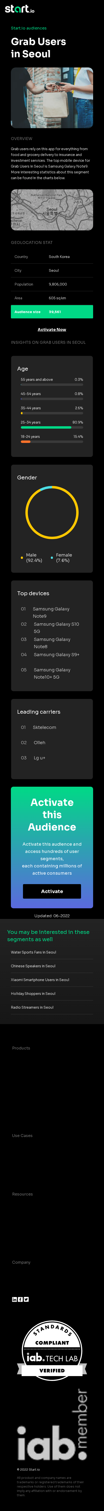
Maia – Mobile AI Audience (38, 1057)
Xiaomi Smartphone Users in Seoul (40, 980)
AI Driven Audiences (32, 1077)
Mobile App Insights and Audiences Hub (51, 1155)
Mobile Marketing (29, 1164)
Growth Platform (28, 1096)
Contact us (23, 1232)
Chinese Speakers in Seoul (33, 966)
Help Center (24, 1242)
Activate (52, 891)
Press (17, 1291)
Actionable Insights (31, 1115)
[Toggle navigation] (95, 9)
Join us (19, 1281)
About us (21, 1272)
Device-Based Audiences (37, 1067)
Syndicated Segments (33, 1086)
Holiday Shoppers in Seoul (33, 993)
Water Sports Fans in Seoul (33, 952)
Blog (16, 1213)
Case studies (25, 1203)
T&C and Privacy (28, 1223)
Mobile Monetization (32, 1174)
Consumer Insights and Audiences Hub (50, 1145)
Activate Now (52, 329)
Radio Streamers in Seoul (32, 1007)
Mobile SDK (23, 1106)
